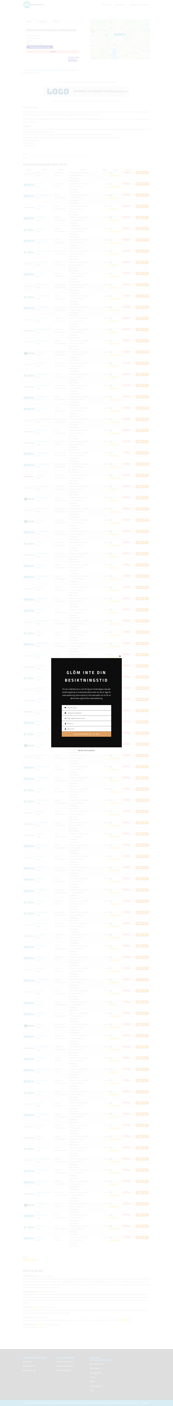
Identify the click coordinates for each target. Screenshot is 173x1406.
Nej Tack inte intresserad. (86, 750)
